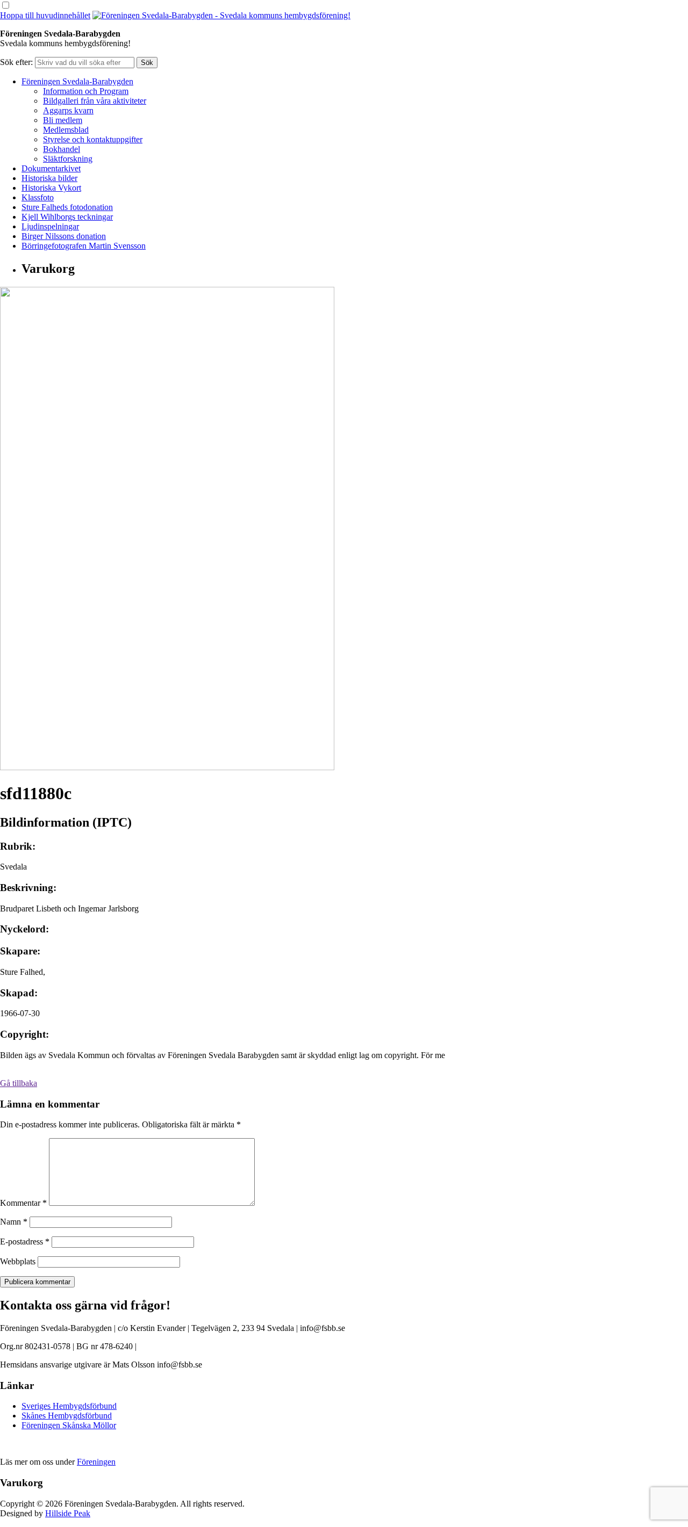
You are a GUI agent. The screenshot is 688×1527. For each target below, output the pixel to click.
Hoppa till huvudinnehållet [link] (45, 15)
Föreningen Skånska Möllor (69, 1425)
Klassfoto (38, 197)
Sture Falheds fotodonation (67, 207)
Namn (13, 1221)
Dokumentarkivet (51, 168)
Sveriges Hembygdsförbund (69, 1405)
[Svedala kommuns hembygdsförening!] (221, 15)
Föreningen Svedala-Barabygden (77, 81)
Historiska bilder (49, 178)
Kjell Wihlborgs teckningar (67, 216)
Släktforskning (67, 158)
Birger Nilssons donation (64, 236)
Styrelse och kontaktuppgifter (92, 139)
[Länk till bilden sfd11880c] (167, 767)
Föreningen (96, 1461)
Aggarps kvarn (68, 110)
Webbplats (17, 1261)
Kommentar (23, 1202)
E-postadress (24, 1241)
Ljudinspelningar (50, 226)
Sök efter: (16, 62)
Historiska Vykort (51, 187)
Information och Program (85, 91)
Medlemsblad (66, 129)
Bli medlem (62, 120)
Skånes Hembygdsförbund (67, 1415)
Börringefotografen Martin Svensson (84, 245)
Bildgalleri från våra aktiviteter (94, 100)
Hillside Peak (67, 1513)
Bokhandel (61, 149)
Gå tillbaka (18, 1083)
